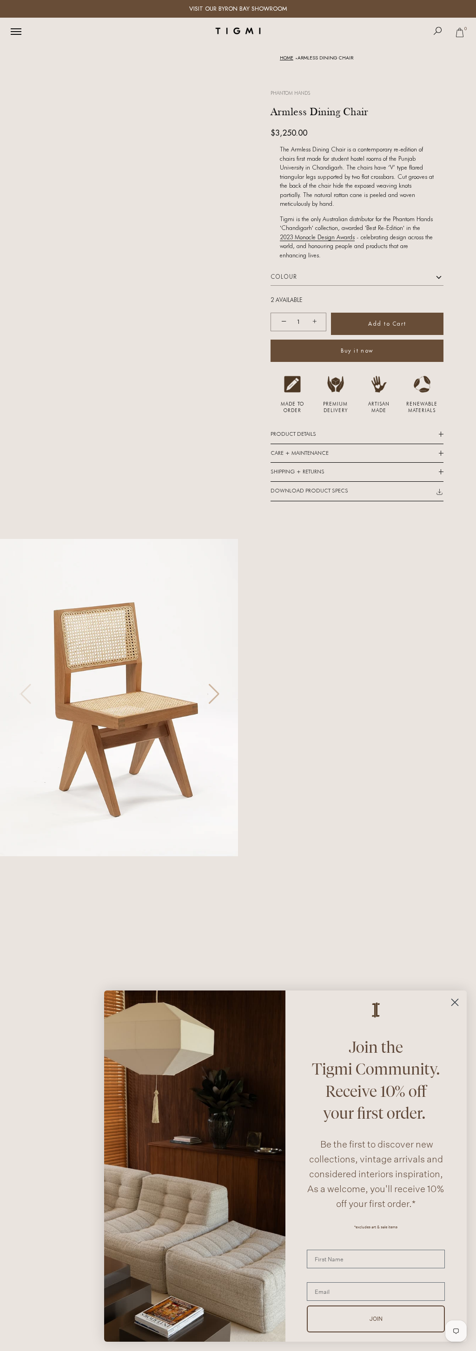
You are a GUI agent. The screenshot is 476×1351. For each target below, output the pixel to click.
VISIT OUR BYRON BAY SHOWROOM (238, 8)
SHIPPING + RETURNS (297, 471)
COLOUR (284, 276)
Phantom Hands (290, 93)
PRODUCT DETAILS (293, 434)
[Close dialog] (455, 1002)
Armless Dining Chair (325, 57)
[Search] (438, 31)
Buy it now (357, 350)
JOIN (376, 1319)
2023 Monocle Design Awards (317, 237)
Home (286, 57)
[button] (213, 694)
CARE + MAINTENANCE (300, 453)
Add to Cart (387, 323)
